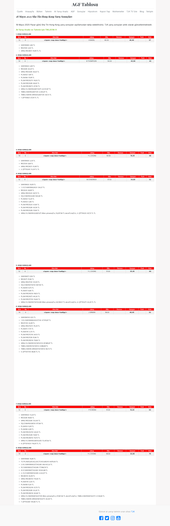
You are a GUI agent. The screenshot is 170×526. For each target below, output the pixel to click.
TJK (133, 511)
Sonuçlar (81, 11)
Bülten (39, 11)
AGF (73, 11)
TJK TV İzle (132, 11)
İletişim (149, 11)
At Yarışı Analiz (61, 11)
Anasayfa (29, 11)
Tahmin (48, 11)
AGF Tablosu (85, 4)
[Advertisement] (85, 123)
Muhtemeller (118, 11)
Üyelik (20, 11)
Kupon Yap (105, 11)
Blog (142, 11)
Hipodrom (92, 11)
